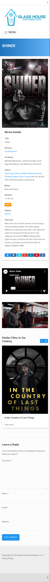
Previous (42, 342)
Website (5, 522)
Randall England (11, 177)
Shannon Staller (20, 173)
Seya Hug (9, 173)
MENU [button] (12, 32)
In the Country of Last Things (19, 417)
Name (5, 494)
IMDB (8, 205)
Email (5, 507)
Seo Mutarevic (11, 151)
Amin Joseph (25, 177)
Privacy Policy (8, 558)
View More (9, 425)
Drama (8, 214)
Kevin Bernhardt (35, 173)
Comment (7, 461)
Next (46, 342)
